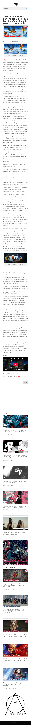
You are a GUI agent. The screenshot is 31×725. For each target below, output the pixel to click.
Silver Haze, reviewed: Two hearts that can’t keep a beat (14, 533)
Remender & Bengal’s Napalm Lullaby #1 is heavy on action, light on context (15, 507)
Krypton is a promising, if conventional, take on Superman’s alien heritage (14, 585)
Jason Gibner (8, 59)
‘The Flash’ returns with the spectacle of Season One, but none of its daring (15, 659)
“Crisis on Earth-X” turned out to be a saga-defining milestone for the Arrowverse (15, 610)
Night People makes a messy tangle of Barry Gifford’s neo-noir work (14, 430)
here (19, 376)
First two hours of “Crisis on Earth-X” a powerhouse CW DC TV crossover (15, 635)
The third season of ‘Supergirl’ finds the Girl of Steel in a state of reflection (14, 684)
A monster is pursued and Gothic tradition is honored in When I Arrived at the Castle (15, 456)
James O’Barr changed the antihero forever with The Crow (14, 482)
